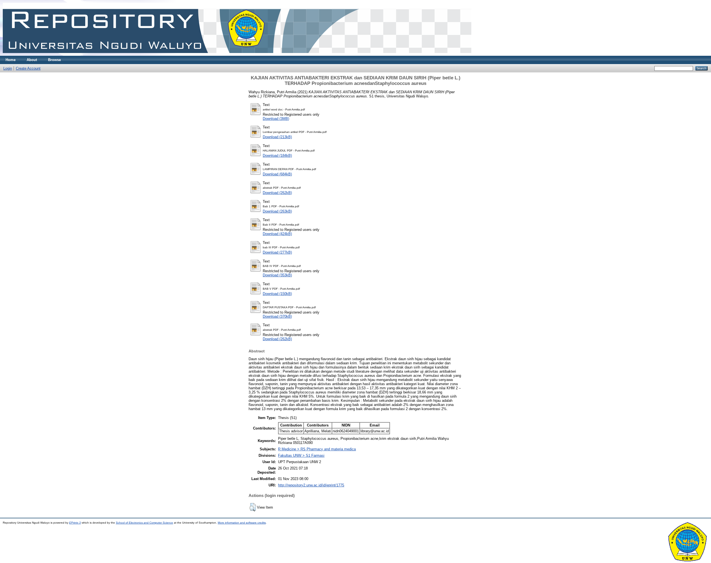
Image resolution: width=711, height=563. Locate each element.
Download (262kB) (277, 193)
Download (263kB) (277, 211)
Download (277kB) (277, 252)
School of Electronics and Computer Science (144, 522)
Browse (54, 60)
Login (7, 68)
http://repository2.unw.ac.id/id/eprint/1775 (311, 485)
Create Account (28, 68)
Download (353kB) (277, 275)
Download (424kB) (277, 234)
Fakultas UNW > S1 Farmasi (301, 455)
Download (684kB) (277, 174)
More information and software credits (242, 522)
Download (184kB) (277, 155)
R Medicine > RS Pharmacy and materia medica (317, 449)
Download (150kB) (277, 294)
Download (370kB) (277, 316)
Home (11, 60)
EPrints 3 (75, 522)
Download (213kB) (277, 137)
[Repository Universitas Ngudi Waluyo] (237, 54)
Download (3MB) (276, 119)
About (32, 60)
